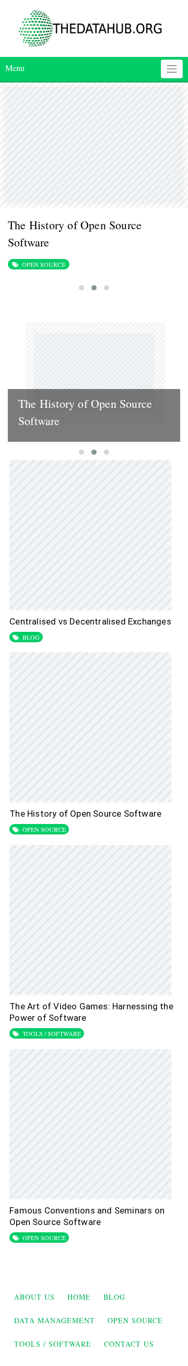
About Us (34, 1297)
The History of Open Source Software (85, 813)
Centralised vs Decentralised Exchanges (90, 621)
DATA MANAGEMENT (54, 1320)
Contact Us (129, 1344)
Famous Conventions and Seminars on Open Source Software (86, 1216)
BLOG (31, 637)
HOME (79, 1297)
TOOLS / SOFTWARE (51, 1033)
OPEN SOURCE (43, 264)
